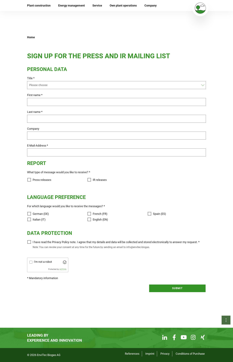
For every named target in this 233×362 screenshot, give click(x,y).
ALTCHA (62, 269)
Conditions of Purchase (190, 353)
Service (97, 5)
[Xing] (203, 337)
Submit (177, 288)
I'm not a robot (43, 261)
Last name (34, 112)
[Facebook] (174, 337)
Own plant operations (123, 5)
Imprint (149, 353)
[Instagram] (193, 337)
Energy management (71, 5)
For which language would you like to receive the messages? (66, 206)
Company (150, 5)
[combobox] (114, 85)
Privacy (165, 353)
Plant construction (39, 5)
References (132, 353)
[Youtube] (184, 337)
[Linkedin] (165, 337)
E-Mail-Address (37, 145)
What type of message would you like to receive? (58, 172)
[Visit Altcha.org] (64, 262)
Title (31, 78)
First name (34, 95)
